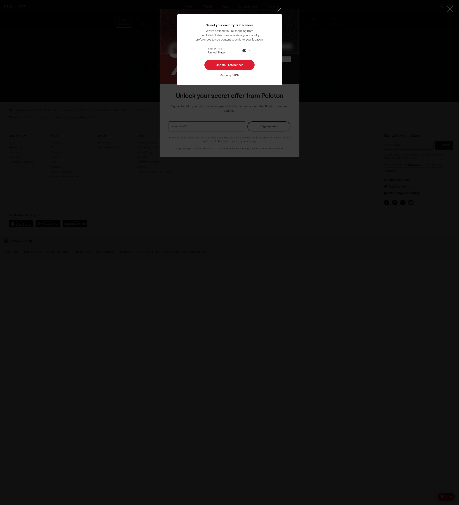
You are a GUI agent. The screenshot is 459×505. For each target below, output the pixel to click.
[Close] (229, 9)
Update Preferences (229, 65)
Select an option (215, 49)
